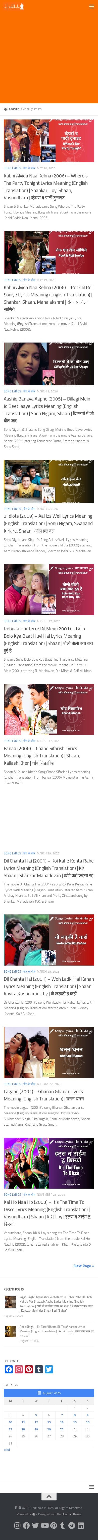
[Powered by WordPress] (33, 1514)
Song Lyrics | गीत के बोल (19, 168)
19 (36, 1429)
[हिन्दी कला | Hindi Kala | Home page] (17, 6)
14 (62, 1422)
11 (23, 1422)
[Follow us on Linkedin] (80, 1525)
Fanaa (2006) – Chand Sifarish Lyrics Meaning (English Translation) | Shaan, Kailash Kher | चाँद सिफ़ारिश (42, 756)
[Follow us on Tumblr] (62, 1525)
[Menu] (91, 6)
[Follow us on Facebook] (26, 1525)
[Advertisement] (49, 52)
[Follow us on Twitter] (35, 1525)
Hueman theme (71, 1514)
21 (62, 1429)
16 (87, 1422)
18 (23, 1429)
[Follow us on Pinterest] (53, 1525)
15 (75, 1422)
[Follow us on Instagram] (17, 1525)
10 (10, 1422)
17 (10, 1429)
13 (49, 1422)
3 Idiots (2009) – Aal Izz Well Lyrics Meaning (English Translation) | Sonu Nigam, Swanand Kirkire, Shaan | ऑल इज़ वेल (48, 523)
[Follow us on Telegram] (71, 1525)
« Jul (7, 1450)
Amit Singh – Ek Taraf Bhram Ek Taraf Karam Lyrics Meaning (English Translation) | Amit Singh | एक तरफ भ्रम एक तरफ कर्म (57, 1331)
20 (49, 1429)
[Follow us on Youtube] (44, 1525)
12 (36, 1422)
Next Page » (84, 1266)
